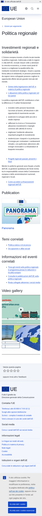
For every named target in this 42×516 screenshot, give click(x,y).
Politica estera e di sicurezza (19, 245)
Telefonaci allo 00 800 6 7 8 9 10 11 (16, 409)
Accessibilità (7, 455)
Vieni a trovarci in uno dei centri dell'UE (17, 419)
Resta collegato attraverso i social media (24, 282)
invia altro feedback (18, 377)
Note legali (6, 448)
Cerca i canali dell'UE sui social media (17, 430)
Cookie (5, 451)
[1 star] (4, 370)
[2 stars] (6, 370)
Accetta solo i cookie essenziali (22, 510)
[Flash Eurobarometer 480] (21, 309)
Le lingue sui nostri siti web (12, 441)
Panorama (8, 228)
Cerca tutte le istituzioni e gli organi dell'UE (19, 466)
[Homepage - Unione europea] (12, 8)
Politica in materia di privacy (13, 445)
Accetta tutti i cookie (17, 504)
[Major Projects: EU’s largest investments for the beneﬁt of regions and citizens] (21, 339)
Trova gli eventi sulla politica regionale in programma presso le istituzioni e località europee (23, 270)
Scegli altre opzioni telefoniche (14, 412)
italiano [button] (26, 8)
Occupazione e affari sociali (19, 249)
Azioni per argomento (13, 26)
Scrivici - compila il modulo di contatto (17, 415)
